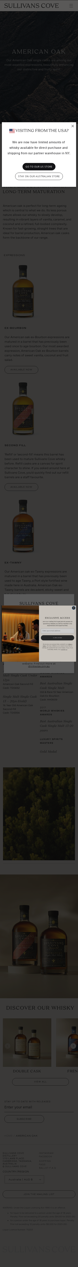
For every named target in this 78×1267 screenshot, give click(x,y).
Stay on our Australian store (39, 176)
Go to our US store (39, 166)
